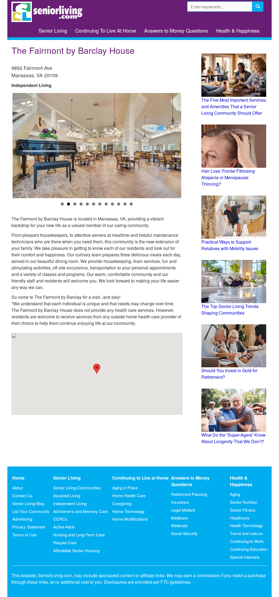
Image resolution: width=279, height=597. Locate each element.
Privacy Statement (28, 527)
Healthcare (239, 518)
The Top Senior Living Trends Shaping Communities (230, 309)
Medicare (179, 518)
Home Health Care (128, 495)
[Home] (48, 12)
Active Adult (63, 527)
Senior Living (53, 30)
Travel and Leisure (246, 533)
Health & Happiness (237, 30)
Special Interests (245, 557)
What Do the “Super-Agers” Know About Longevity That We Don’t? (233, 438)
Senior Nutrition (243, 502)
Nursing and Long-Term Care (79, 534)
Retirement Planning (189, 494)
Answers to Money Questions (176, 30)
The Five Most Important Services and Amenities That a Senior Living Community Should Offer (233, 106)
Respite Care (65, 542)
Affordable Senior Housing (76, 550)
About (17, 487)
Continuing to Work (247, 541)
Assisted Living (66, 495)
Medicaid (179, 525)
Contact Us (22, 495)
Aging (235, 494)
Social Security (184, 533)
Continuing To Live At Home (105, 30)
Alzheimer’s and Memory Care (80, 511)
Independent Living (69, 503)
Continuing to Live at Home (140, 478)
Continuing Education (249, 549)
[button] (96, 369)
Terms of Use (24, 534)
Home (18, 478)
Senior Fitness (243, 510)
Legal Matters (183, 510)
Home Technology (128, 511)
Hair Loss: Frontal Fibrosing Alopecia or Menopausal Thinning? (228, 177)
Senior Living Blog (28, 503)
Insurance (180, 502)
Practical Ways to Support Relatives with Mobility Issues (229, 245)
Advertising (22, 519)
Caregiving (121, 503)
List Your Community (31, 511)
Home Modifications (130, 519)
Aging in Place (125, 487)
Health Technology (246, 525)
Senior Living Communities (77, 487)
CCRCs (60, 519)
